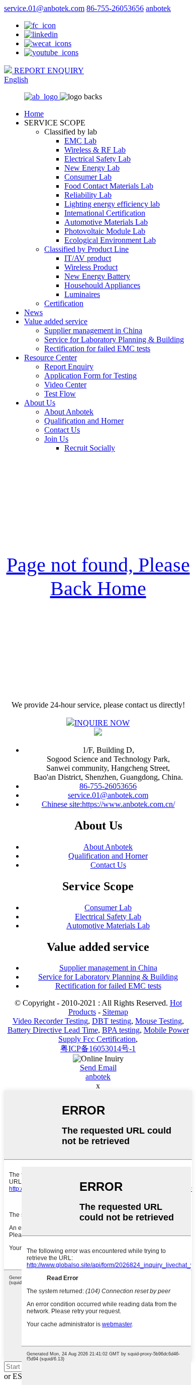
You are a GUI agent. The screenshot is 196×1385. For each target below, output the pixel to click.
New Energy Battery (97, 276)
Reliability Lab (88, 195)
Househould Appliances (102, 285)
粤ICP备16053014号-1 (98, 1048)
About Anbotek (68, 411)
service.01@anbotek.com (44, 8)
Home (34, 113)
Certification (63, 303)
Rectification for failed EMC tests (97, 348)
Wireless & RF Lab (95, 150)
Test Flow (60, 393)
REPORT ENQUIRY (48, 70)
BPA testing (121, 1030)
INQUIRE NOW (102, 723)
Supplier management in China (93, 330)
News (33, 312)
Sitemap (115, 1012)
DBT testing (111, 1021)
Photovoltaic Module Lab (104, 231)
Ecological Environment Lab (110, 240)
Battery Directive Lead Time (53, 1030)
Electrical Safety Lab (97, 159)
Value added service (55, 321)
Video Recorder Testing (50, 1021)
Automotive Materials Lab (106, 222)
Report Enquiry (68, 366)
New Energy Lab (92, 168)
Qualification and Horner (84, 421)
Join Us (56, 439)
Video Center (65, 384)
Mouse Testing (158, 1021)
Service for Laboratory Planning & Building (114, 339)
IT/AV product (87, 258)
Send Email (98, 1067)
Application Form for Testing (90, 375)
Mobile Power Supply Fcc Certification (123, 1034)
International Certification (104, 213)
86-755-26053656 (115, 8)
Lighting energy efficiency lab (112, 204)
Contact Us (62, 430)
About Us (39, 402)
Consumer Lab (88, 177)
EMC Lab (80, 140)
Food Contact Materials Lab (108, 186)
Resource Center (50, 357)
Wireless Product (91, 267)
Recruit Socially (89, 448)
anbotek (158, 8)
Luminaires (82, 294)
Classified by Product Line (86, 249)
